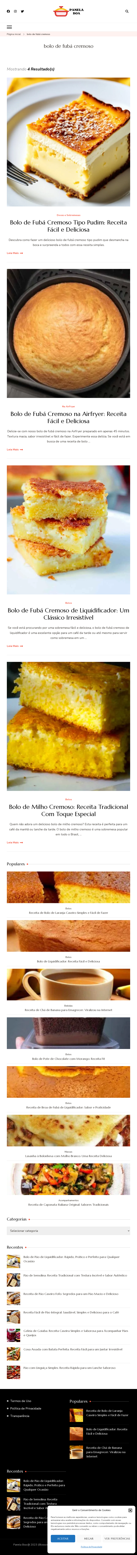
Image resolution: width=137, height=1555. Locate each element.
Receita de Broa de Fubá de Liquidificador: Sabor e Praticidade (68, 1107)
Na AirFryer (68, 406)
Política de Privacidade (91, 1547)
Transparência (19, 1416)
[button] (130, 1510)
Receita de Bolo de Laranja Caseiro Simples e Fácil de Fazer (68, 913)
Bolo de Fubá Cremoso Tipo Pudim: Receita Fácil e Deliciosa (68, 226)
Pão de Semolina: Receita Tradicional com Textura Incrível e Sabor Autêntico (75, 1275)
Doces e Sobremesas (68, 215)
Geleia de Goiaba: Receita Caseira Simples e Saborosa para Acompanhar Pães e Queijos (76, 1333)
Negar (89, 1538)
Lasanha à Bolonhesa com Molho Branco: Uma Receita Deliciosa (68, 1156)
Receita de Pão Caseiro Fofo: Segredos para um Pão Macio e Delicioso (71, 1294)
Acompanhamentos (68, 1200)
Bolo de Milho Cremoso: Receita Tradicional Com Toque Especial (68, 810)
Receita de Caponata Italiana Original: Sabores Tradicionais (68, 1205)
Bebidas (68, 1005)
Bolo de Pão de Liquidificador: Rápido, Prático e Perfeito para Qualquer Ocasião (72, 1259)
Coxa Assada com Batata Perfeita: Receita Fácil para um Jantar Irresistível (73, 1349)
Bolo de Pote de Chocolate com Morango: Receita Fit (68, 1059)
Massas (68, 1151)
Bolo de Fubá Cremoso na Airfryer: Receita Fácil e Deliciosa (69, 417)
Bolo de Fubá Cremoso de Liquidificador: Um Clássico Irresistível (68, 614)
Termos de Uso (20, 1401)
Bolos (68, 603)
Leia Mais (13, 253)
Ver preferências (117, 1538)
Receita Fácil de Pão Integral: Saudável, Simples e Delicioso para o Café (71, 1312)
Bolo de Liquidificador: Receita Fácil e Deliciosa (68, 961)
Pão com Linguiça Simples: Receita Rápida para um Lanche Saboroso (69, 1368)
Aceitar (62, 1538)
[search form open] (127, 11)
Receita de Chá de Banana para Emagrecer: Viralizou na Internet (68, 1010)
